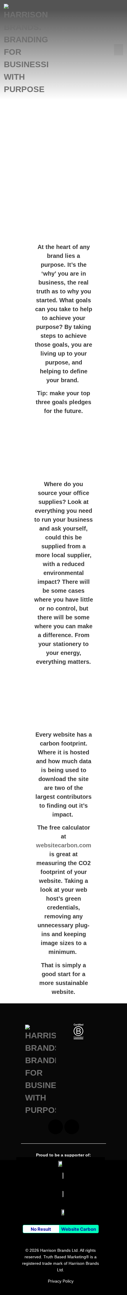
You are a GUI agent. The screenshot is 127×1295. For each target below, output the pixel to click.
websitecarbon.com (63, 845)
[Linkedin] (71, 1126)
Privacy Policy (61, 1281)
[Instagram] (55, 1126)
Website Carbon (78, 1229)
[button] (118, 49)
